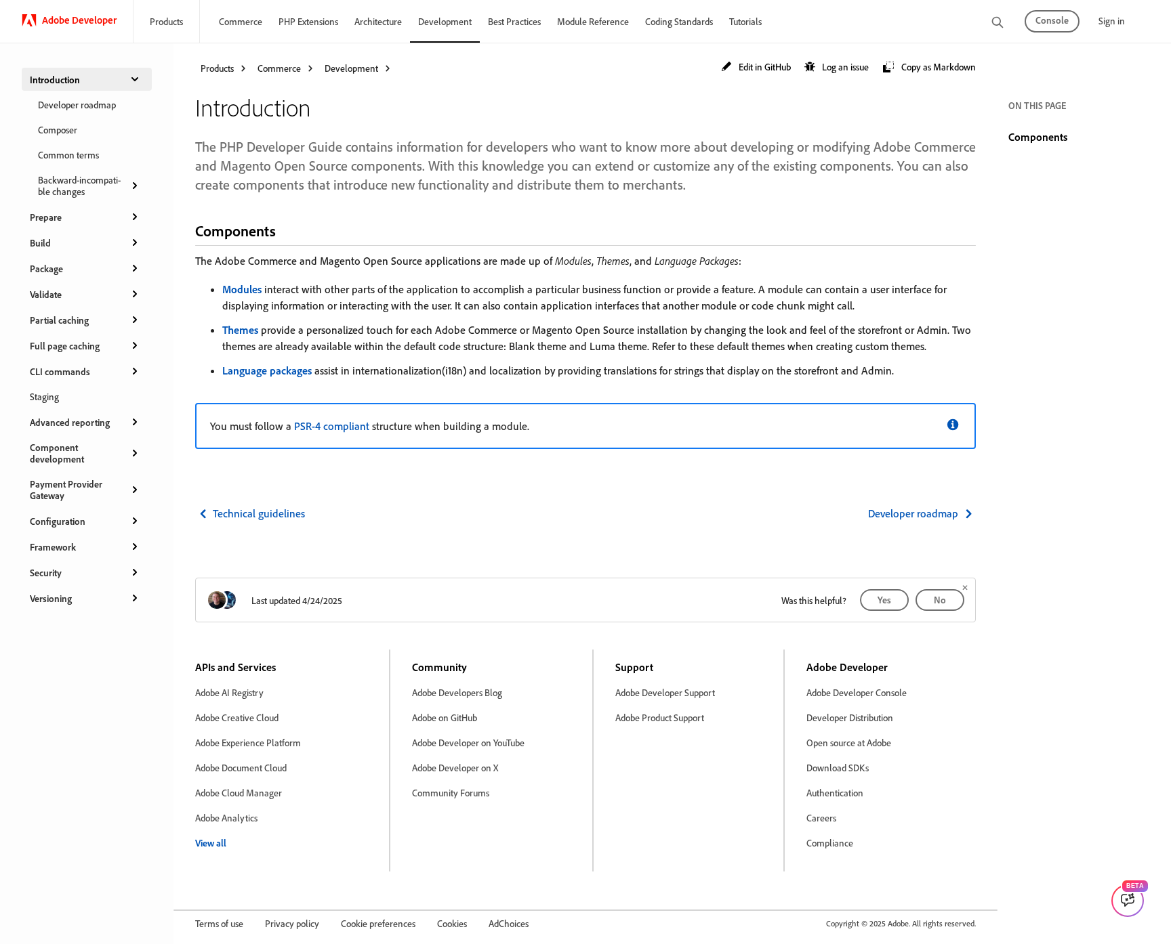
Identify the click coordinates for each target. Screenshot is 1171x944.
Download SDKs (837, 767)
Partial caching (59, 320)
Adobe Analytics (226, 817)
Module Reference (593, 21)
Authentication (834, 792)
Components (1037, 137)
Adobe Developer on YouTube (468, 742)
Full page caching (65, 345)
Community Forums (450, 792)
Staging (44, 396)
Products (166, 21)
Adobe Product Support (659, 717)
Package (46, 268)
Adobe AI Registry (229, 692)
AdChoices (509, 923)
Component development (57, 453)
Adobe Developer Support (665, 692)
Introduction (55, 79)
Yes (884, 599)
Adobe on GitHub (444, 717)
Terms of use (219, 923)
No (940, 599)
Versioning (51, 598)
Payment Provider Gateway (66, 489)
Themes (240, 330)
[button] (756, 67)
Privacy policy (292, 923)
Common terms (68, 154)
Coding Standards (679, 21)
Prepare (46, 217)
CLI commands (60, 371)
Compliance (829, 843)
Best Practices (514, 21)
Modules (242, 289)
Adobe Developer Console (856, 692)
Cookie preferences (378, 923)
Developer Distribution (849, 717)
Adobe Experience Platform (248, 742)
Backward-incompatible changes (79, 185)
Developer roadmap (77, 104)
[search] (997, 23)
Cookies (452, 923)
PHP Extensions (308, 21)
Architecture (378, 21)
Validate (46, 294)
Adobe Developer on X (455, 767)
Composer (57, 129)
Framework (53, 547)
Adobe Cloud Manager (238, 792)
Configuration (57, 521)
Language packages (267, 370)
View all (210, 843)
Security (46, 572)
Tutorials (745, 21)
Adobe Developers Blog (457, 692)
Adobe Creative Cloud (237, 717)
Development (445, 21)
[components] (287, 230)
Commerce (240, 21)
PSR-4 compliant (331, 426)
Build (40, 243)
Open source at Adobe (848, 742)
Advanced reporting (70, 422)
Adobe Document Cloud (241, 767)
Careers (821, 817)
